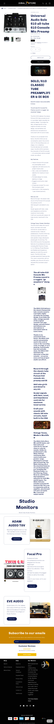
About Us (18, 663)
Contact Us (18, 690)
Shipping (39, 42)
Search (5, 663)
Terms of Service (8, 667)
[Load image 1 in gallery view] (6, 39)
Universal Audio (12, 8)
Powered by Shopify (31, 723)
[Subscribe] (38, 641)
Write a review (27, 654)
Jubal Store (24, 723)
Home (4, 8)
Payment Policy (19, 675)
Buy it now (40, 61)
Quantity (33, 46)
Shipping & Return (20, 667)
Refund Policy (7, 670)
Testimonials (19, 693)
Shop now (32, 586)
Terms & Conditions (18, 671)
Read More (17, 538)
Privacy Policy (19, 678)
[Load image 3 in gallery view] (18, 39)
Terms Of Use (19, 687)
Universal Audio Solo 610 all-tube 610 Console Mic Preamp (32, 8)
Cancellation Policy (19, 682)
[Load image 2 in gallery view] (12, 39)
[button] (4, 3)
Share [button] (33, 53)
